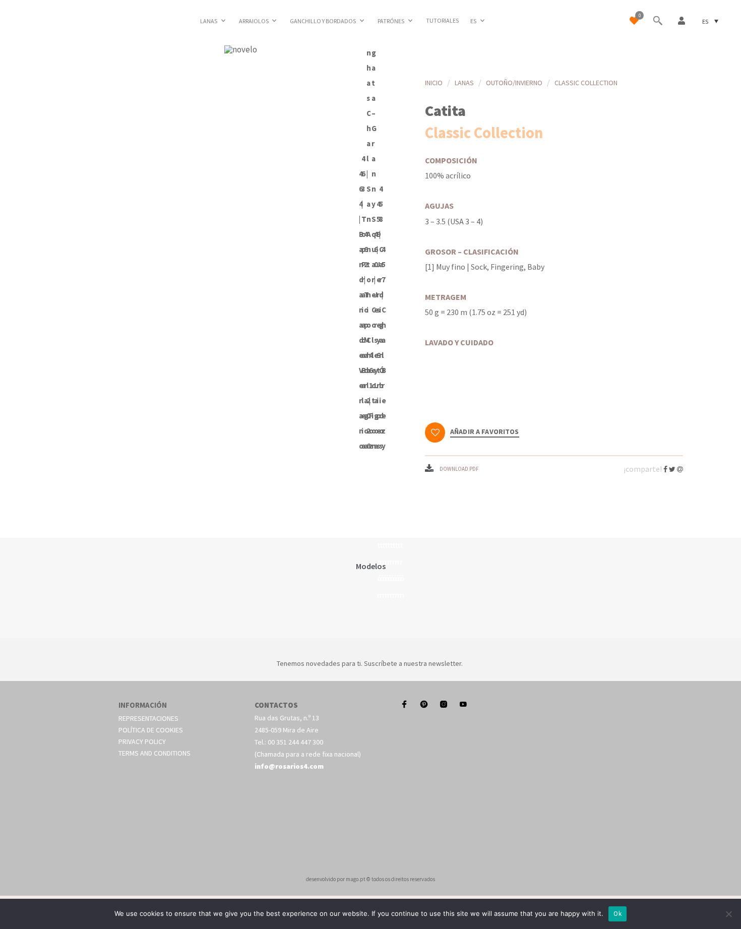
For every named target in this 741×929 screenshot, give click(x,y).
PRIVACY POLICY (142, 741)
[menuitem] (478, 20)
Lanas (208, 21)
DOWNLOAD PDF (459, 468)
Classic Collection (586, 82)
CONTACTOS (276, 705)
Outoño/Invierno (514, 82)
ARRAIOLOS (254, 21)
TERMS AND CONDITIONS (154, 753)
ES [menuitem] (705, 21)
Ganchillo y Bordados (323, 21)
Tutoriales (442, 20)
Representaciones (148, 718)
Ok (617, 913)
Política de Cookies (150, 729)
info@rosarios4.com (289, 766)
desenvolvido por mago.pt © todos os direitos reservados (370, 879)
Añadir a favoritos (484, 432)
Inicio (434, 82)
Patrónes (391, 21)
